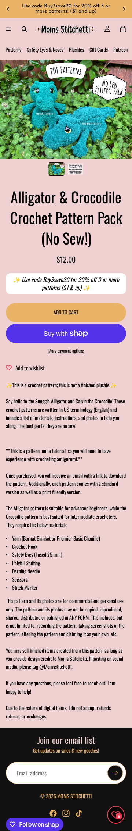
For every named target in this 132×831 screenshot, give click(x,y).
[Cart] (123, 29)
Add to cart (66, 312)
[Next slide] (124, 9)
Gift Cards (98, 49)
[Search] (24, 29)
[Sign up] (115, 773)
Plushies (76, 49)
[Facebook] (53, 813)
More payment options (66, 350)
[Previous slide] (8, 9)
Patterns (13, 49)
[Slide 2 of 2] (75, 169)
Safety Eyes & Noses (45, 49)
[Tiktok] (78, 813)
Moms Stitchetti (74, 796)
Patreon (120, 49)
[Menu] (8, 29)
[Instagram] (66, 813)
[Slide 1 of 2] (56, 169)
